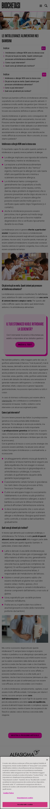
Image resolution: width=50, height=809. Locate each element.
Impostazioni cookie (25, 798)
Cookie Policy (8, 793)
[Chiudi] (47, 759)
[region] (25, 782)
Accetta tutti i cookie (25, 804)
